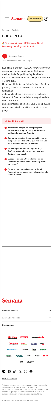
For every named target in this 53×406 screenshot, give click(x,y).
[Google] (3, 371)
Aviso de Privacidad (12, 379)
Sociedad (16, 30)
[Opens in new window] (9, 371)
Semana (5, 30)
